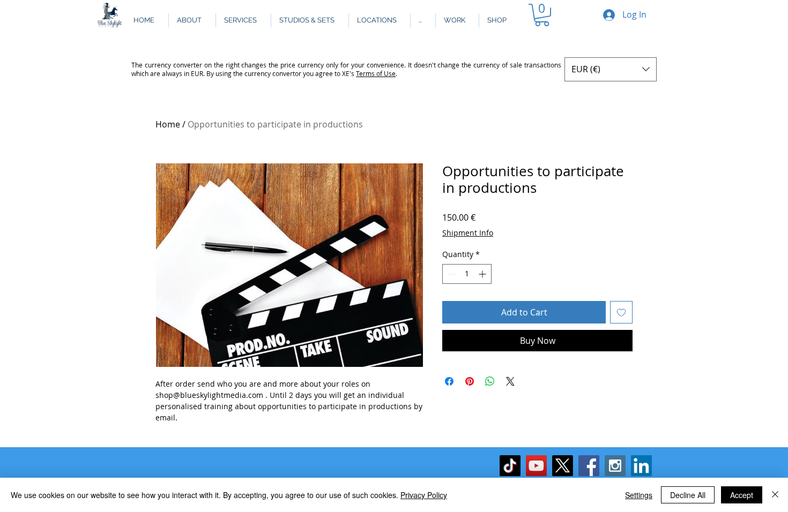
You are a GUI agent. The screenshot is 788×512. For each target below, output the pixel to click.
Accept (741, 495)
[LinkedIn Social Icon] (641, 465)
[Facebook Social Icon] (588, 465)
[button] (422, 20)
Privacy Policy (423, 495)
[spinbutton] (467, 274)
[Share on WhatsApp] (490, 381)
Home (167, 124)
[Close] (775, 494)
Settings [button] (638, 495)
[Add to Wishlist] (621, 312)
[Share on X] (510, 381)
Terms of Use (376, 73)
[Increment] (483, 274)
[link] (542, 15)
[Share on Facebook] (449, 381)
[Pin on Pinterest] (469, 381)
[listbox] (610, 69)
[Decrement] (450, 274)
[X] (562, 465)
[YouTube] (536, 465)
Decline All (687, 495)
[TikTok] (510, 465)
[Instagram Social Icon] (615, 465)
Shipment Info (467, 233)
